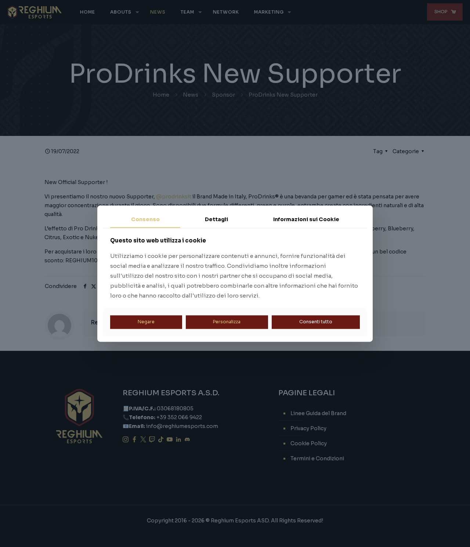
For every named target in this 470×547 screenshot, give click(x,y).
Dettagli (216, 219)
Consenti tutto (315, 322)
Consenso (145, 219)
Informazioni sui (306, 219)
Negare (146, 322)
